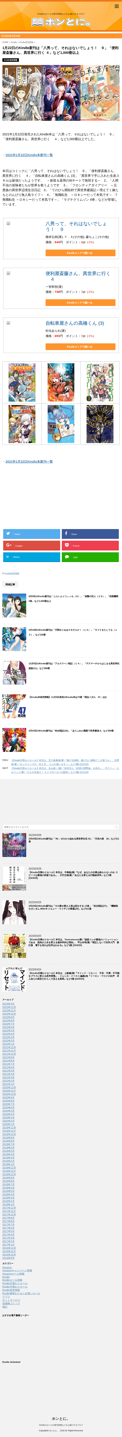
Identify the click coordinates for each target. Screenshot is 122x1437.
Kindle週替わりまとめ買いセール (21, 1293)
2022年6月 (8, 1027)
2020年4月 (8, 1114)
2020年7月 (8, 1104)
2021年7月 (8, 1064)
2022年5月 (8, 1030)
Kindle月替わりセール (14, 1286)
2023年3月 (8, 1004)
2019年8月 (8, 1141)
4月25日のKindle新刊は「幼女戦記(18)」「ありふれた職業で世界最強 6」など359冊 (71, 730)
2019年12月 (9, 1127)
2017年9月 (8, 1218)
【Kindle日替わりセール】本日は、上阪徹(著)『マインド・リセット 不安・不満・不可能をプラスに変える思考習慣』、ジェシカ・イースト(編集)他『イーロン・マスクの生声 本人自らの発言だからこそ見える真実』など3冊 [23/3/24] (74, 976)
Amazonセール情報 (13, 1273)
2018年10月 (9, 1174)
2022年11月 (9, 1010)
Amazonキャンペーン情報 (17, 1270)
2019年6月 (8, 1147)
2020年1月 (8, 1124)
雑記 (4, 1306)
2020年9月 (8, 1097)
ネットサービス (11, 1300)
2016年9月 (8, 1258)
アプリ (6, 1296)
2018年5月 (8, 1191)
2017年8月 (8, 1221)
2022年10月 (9, 1014)
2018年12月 (9, 1167)
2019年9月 (8, 1137)
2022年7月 (8, 1024)
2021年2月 (8, 1080)
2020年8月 (8, 1101)
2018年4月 (8, 1194)
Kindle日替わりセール (14, 1283)
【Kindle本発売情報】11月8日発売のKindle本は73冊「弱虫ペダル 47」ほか (68, 697)
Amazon (7, 1267)
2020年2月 (8, 1121)
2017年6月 (8, 1228)
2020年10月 (9, 1094)
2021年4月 (8, 1074)
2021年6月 (8, 1067)
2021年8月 (8, 1060)
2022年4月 (8, 1034)
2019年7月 (8, 1144)
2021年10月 (9, 1054)
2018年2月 (8, 1201)
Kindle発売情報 (12, 573)
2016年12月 (9, 1248)
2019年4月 (8, 1154)
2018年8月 (8, 1181)
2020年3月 (8, 1117)
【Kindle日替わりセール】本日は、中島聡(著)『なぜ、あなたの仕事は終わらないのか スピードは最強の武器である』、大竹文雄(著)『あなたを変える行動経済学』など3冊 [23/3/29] (73, 875)
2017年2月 (8, 1241)
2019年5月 (8, 1151)
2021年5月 (8, 1070)
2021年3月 (8, 1077)
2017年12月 (9, 1208)
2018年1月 (8, 1204)
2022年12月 (9, 1007)
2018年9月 (8, 1177)
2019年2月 (8, 1161)
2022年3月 (8, 1037)
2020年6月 (8, 1107)
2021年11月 (9, 1050)
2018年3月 (8, 1198)
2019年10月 (9, 1134)
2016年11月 (9, 1251)
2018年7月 (8, 1184)
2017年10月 (9, 1214)
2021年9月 (8, 1057)
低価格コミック (11, 1303)
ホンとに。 (61, 1419)
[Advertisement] (35, 501)
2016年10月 (9, 1254)
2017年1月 (8, 1244)
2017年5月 (8, 1231)
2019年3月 (8, 1157)
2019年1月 (8, 1164)
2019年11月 (9, 1131)
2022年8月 (8, 1020)
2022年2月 (8, 1040)
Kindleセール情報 (12, 1280)
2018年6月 (8, 1187)
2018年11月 (9, 1171)
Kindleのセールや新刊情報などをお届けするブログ (61, 1425)
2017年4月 (8, 1234)
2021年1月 (8, 1084)
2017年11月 (9, 1211)
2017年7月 (8, 1224)
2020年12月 (9, 1087)
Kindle (6, 1277)
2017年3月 (8, 1238)
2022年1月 (8, 1044)
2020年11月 (9, 1090)
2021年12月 (9, 1047)
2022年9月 (8, 1017)
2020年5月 (8, 1111)
